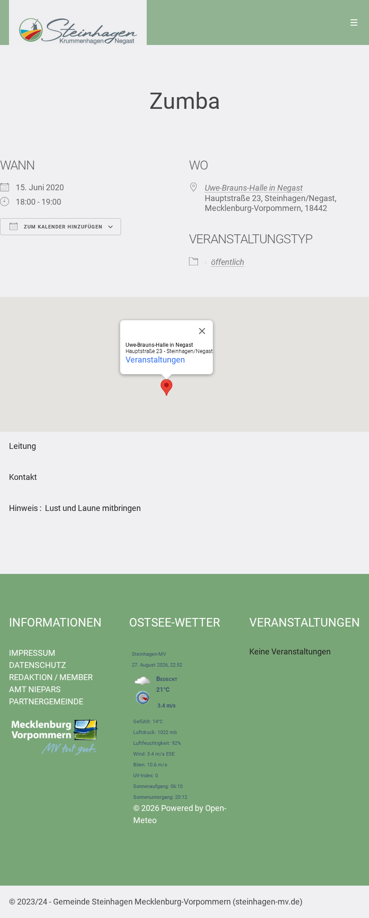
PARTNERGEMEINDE (46, 701)
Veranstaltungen (155, 359)
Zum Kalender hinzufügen (62, 227)
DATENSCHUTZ (37, 665)
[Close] (202, 331)
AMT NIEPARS (35, 689)
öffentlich (227, 262)
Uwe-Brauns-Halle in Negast (254, 188)
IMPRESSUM (32, 653)
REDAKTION (31, 677)
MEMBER (76, 677)
